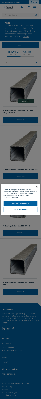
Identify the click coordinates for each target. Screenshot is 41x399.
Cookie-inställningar (20, 209)
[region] (20, 199)
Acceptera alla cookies (20, 204)
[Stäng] (36, 186)
